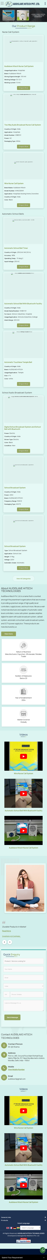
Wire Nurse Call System (14, 183)
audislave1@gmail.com (16, 1079)
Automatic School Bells (13, 213)
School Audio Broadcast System (17, 392)
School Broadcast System (15, 488)
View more (8, 634)
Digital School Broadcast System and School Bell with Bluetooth (22, 428)
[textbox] (23, 961)
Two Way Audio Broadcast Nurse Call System (22, 125)
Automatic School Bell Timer (16, 248)
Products (4, 1220)
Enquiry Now (23, 88)
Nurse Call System (10, 32)
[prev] (4, 942)
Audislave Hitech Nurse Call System (19, 66)
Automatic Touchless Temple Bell (18, 362)
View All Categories (24, 579)
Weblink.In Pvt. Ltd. (33, 1236)
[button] (16, 1069)
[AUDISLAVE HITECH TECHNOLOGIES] (22, 4)
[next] (10, 942)
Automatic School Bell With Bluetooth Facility (23, 303)
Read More (6, 931)
